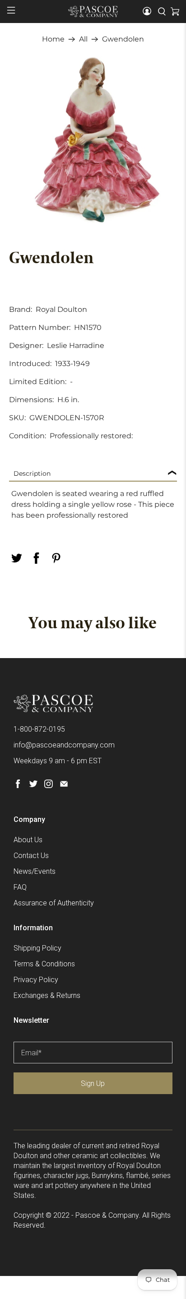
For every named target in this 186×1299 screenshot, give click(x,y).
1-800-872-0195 (39, 729)
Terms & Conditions (44, 964)
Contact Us (31, 855)
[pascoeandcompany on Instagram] (48, 785)
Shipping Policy (37, 948)
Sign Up (93, 1083)
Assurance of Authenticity (54, 903)
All (83, 39)
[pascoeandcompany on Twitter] (33, 785)
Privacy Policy (36, 979)
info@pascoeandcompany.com (64, 745)
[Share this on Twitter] (16, 558)
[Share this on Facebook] (36, 558)
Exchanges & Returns (47, 995)
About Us (28, 839)
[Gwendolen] (93, 139)
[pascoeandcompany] (93, 11)
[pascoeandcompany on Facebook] (18, 785)
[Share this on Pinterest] (56, 558)
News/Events (35, 871)
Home (53, 39)
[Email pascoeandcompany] (64, 785)
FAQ (20, 887)
